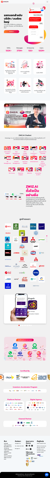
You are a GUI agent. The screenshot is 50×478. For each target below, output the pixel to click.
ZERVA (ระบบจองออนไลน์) (7, 453)
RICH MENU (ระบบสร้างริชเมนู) (8, 447)
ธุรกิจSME (6, 443)
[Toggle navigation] (47, 2)
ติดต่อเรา (11, 32)
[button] (19, 325)
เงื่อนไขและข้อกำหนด (20, 474)
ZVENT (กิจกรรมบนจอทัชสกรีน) (8, 450)
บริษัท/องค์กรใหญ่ (7, 445)
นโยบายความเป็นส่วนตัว (29, 474)
